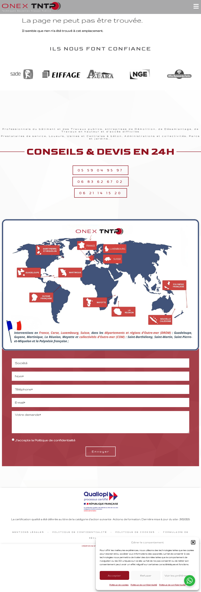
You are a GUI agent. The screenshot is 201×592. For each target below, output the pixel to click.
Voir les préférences (178, 575)
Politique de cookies (119, 585)
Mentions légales (28, 532)
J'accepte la (45, 440)
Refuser (145, 575)
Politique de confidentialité (144, 585)
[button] (193, 542)
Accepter (114, 575)
